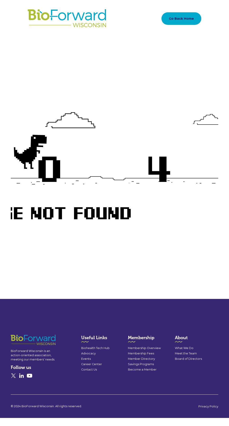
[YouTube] (29, 375)
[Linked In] (21, 375)
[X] (13, 375)
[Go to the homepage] (25, 340)
